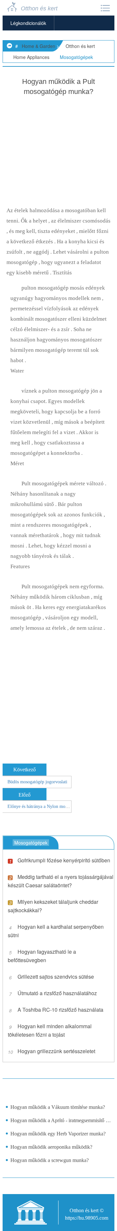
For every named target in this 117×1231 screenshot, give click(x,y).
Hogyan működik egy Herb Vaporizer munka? (58, 1133)
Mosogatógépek (76, 57)
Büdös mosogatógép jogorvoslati (37, 781)
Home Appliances (31, 57)
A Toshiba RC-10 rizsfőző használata (60, 1009)
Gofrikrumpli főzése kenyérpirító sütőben (64, 860)
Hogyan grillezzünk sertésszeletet (56, 1051)
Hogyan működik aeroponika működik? (51, 1147)
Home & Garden (38, 46)
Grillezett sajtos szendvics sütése (56, 976)
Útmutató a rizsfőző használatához (57, 993)
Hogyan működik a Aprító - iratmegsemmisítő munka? (60, 1120)
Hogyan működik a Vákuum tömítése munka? (57, 1107)
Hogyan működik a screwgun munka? (49, 1160)
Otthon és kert (80, 46)
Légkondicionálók (28, 23)
